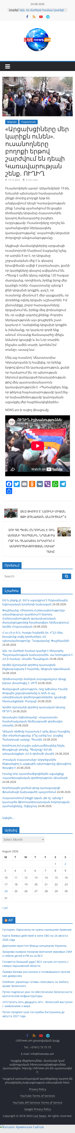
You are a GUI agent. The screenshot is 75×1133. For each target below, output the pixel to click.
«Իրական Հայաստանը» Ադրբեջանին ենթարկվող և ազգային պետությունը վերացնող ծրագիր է (36, 764)
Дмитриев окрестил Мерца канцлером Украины (34, 945)
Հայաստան (28, 121)
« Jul (5, 908)
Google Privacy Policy (37, 1109)
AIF (10, 920)
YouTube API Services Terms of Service (37, 1102)
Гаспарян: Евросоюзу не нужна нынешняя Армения (36, 929)
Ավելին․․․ (8, 818)
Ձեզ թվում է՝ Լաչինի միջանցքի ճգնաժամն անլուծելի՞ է (43, 514)
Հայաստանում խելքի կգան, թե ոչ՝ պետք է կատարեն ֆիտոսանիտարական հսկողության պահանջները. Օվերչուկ (36, 802)
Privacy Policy (37, 1089)
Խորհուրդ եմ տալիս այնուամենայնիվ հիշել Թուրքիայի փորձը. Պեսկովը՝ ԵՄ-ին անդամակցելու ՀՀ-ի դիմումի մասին (33, 749)
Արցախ (12, 121)
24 (6, 891)
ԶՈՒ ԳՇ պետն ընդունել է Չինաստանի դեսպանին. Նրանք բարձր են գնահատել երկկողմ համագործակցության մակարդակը (31, 540)
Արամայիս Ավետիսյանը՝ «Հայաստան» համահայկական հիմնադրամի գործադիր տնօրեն (32, 721)
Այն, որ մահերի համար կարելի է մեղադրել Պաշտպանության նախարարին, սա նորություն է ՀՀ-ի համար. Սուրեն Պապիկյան (37, 655)
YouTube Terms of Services (37, 1096)
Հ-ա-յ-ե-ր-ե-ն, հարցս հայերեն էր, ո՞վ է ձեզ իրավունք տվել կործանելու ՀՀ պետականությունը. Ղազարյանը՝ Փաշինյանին (35, 636)
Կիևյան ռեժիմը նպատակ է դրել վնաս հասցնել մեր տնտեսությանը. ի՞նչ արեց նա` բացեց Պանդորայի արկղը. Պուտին (36, 735)
